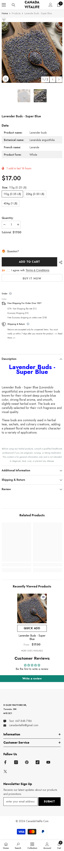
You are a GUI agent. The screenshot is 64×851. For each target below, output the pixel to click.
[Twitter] (5, 771)
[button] (53, 79)
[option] (32, 52)
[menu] (4, 5)
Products (16, 13)
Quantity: (7, 218)
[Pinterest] (27, 762)
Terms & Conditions (37, 270)
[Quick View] (43, 597)
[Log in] (50, 5)
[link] (16, 564)
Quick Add (32, 628)
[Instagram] (16, 762)
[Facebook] (5, 762)
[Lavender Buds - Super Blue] (32, 608)
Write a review (32, 678)
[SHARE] (59, 262)
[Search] (13, 5)
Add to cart (29, 262)
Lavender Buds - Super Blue (32, 637)
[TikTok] (37, 762)
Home (5, 13)
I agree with (18, 270)
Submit (49, 801)
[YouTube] (48, 762)
